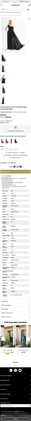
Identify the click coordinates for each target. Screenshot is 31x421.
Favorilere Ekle (13, 326)
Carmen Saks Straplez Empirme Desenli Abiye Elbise (23, 351)
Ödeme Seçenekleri (6, 305)
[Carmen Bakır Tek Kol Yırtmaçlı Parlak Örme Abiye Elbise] (2, 141)
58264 (15, 365)
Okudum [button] (15, 419)
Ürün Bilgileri (4, 309)
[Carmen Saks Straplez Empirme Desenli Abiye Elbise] (23, 336)
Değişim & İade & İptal (7, 313)
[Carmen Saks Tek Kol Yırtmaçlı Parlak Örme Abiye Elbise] (11, 141)
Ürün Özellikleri (5, 171)
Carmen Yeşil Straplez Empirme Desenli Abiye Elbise (8, 351)
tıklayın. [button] (3, 415)
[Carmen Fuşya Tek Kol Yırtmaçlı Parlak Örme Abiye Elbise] (7, 141)
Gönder (28, 405)
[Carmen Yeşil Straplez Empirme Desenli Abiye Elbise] (7, 336)
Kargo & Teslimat (6, 317)
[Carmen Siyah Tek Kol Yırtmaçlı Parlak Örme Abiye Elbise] (16, 141)
